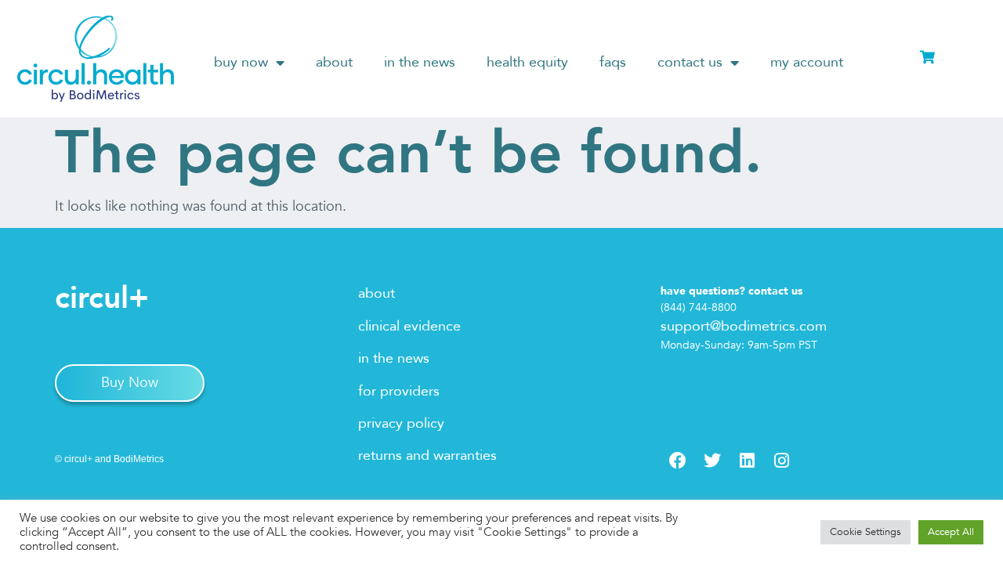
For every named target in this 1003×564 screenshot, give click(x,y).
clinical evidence (409, 326)
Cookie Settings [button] (865, 532)
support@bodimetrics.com (744, 326)
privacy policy (401, 423)
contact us (689, 62)
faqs (612, 62)
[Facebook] (678, 460)
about (334, 62)
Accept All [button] (951, 532)
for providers (399, 391)
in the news (419, 62)
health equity (527, 62)
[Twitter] (712, 460)
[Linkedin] (747, 460)
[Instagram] (781, 460)
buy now (241, 62)
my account (806, 62)
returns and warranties (427, 455)
